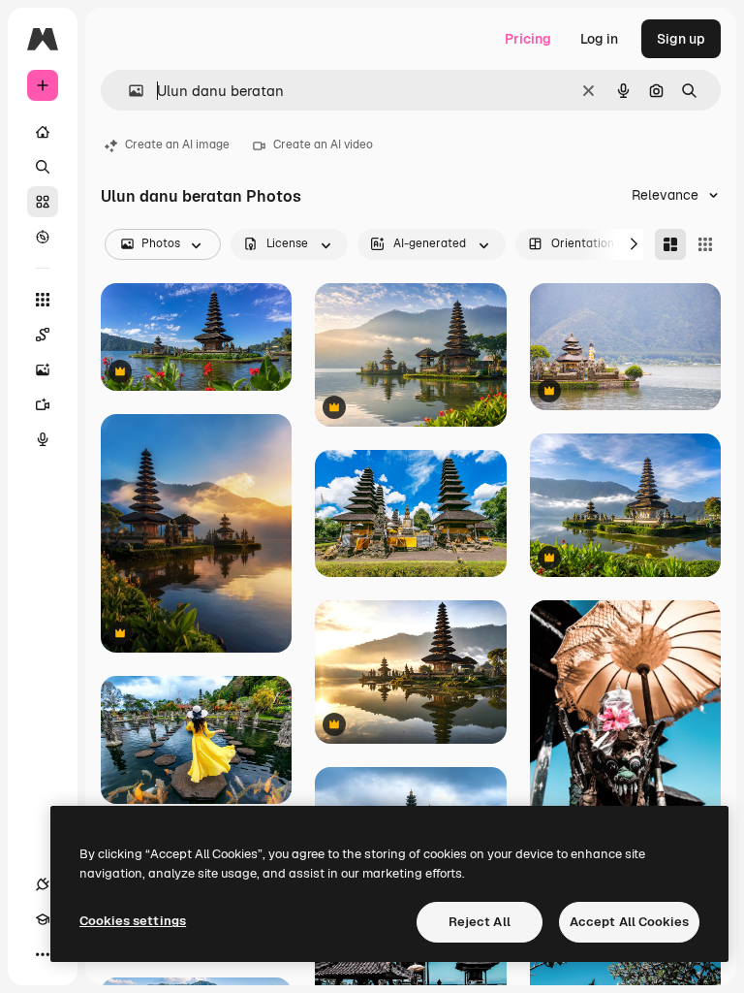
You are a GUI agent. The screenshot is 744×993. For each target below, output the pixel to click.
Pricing (528, 39)
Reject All (480, 921)
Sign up (681, 39)
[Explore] (42, 236)
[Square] (705, 244)
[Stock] (42, 201)
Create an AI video (323, 144)
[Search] (42, 166)
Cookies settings (132, 921)
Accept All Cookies (629, 921)
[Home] (42, 131)
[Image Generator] (42, 369)
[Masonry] (670, 244)
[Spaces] (42, 334)
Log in (599, 39)
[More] (42, 954)
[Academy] (42, 919)
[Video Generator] (42, 404)
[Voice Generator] (42, 439)
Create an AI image (177, 144)
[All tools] (42, 299)
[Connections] (42, 884)
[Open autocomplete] (128, 90)
